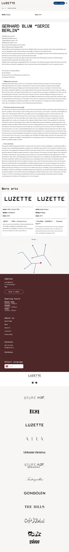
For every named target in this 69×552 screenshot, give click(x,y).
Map (5, 287)
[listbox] (13, 366)
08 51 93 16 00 (8, 345)
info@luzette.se (9, 347)
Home (3, 8)
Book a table (59, 3)
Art (5, 8)
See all (33, 239)
